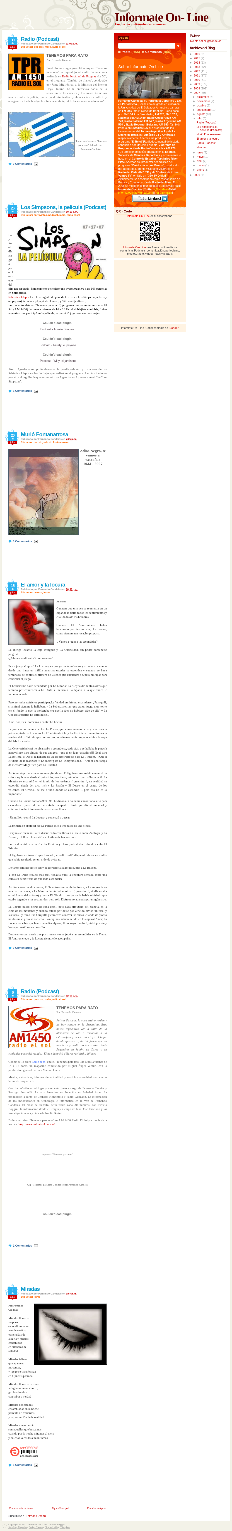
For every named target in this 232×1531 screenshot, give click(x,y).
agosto (201, 114)
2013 (197, 67)
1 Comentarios (22, 390)
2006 (197, 175)
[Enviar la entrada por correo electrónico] (35, 163)
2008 (197, 88)
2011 (197, 75)
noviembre (204, 101)
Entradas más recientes (21, 1508)
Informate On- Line (161, 17)
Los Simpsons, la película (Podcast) (63, 207)
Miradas (30, 1289)
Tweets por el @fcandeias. (206, 41)
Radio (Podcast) (40, 39)
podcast (39, 46)
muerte (38, 442)
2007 (197, 92)
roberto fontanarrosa (56, 442)
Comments (153, 52)
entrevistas (40, 215)
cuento (38, 592)
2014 (197, 62)
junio (200, 152)
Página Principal (60, 1508)
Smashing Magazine (17, 1527)
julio (200, 118)
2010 (197, 79)
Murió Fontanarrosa (44, 434)
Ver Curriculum (163, 192)
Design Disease (36, 1527)
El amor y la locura (43, 585)
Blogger (173, 328)
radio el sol (58, 46)
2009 (197, 84)
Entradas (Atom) (36, 1516)
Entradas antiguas (96, 1508)
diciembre (203, 97)
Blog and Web (51, 1527)
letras (47, 592)
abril (200, 161)
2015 (197, 58)
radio (48, 46)
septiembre (204, 109)
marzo (201, 165)
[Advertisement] (150, 290)
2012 (197, 71)
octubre (202, 105)
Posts (126, 52)
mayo (200, 156)
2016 (197, 54)
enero (201, 169)
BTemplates (65, 1527)
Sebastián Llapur (18, 297)
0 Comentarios (22, 163)
